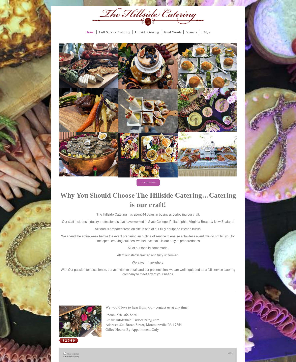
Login (230, 353)
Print (69, 354)
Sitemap (75, 354)
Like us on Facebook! (148, 182)
